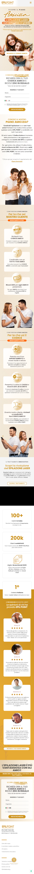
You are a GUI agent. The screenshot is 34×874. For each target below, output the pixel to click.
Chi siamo (4, 849)
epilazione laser (22, 142)
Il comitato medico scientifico (10, 846)
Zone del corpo (6, 843)
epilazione (23, 392)
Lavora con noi (6, 867)
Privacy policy (5, 864)
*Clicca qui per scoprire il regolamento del (17, 30)
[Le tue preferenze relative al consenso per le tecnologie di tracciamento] (31, 871)
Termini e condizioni (7, 861)
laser (21, 126)
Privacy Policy (23, 105)
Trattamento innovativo (9, 852)
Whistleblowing (6, 869)
